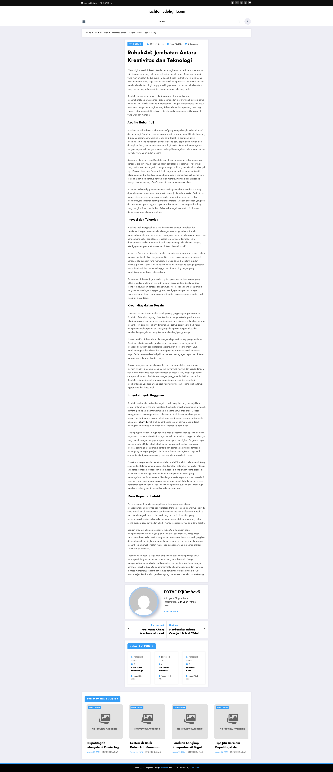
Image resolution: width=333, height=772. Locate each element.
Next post (173, 625)
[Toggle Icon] (84, 22)
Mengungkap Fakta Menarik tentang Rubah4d (227, 745)
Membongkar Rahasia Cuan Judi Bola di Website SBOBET (185, 631)
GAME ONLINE (135, 44)
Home (162, 21)
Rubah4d (142, 422)
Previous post (157, 625)
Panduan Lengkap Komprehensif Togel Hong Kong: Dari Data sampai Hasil (144, 745)
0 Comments (193, 44)
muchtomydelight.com (165, 11)
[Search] (239, 22)
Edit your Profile (187, 601)
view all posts (171, 611)
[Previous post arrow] (128, 629)
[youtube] (249, 2)
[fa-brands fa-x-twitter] (237, 2)
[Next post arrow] (205, 629)
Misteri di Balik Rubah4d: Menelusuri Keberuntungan (101, 745)
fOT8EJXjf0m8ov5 (157, 44)
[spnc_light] (247, 21)
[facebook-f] (232, 2)
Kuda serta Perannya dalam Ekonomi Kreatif (164, 669)
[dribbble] (241, 2)
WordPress (163, 767)
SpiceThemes (194, 767)
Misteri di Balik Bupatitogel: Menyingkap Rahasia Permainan (192, 669)
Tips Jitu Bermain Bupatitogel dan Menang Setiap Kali (185, 745)
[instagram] (245, 2)
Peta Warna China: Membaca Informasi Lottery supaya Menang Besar (150, 631)
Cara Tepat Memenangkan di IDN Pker (138, 669)
